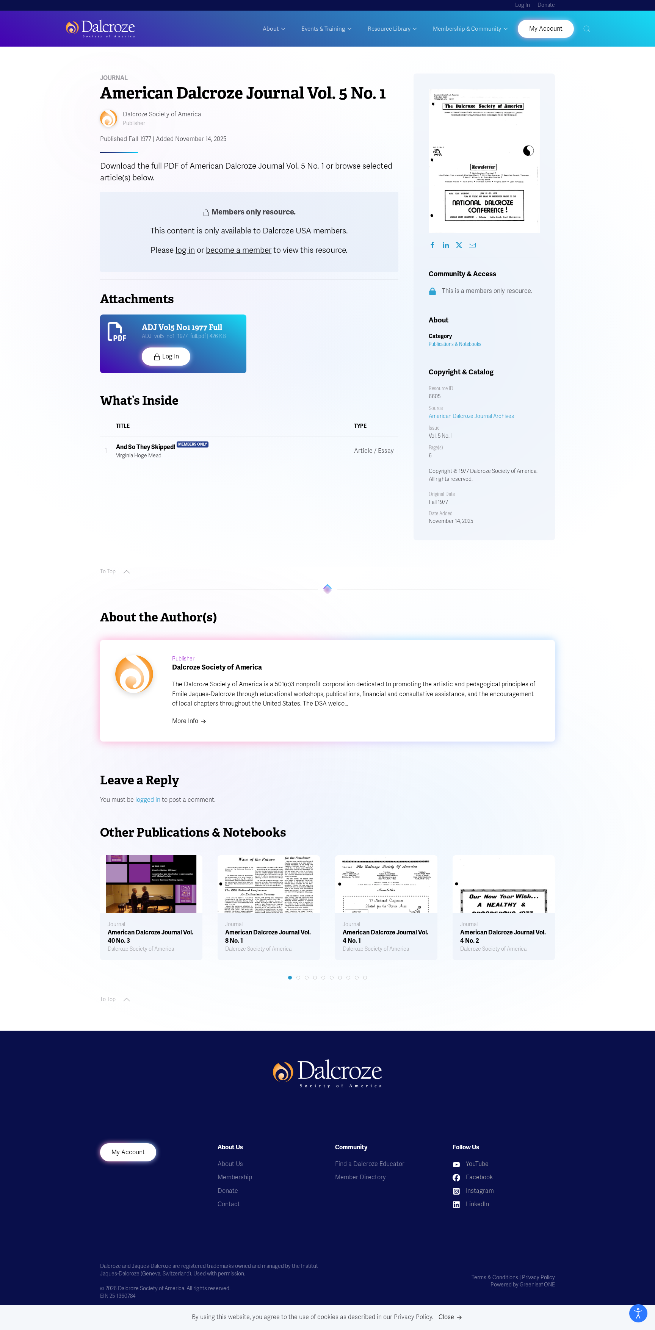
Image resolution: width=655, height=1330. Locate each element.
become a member (238, 250)
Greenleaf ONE (537, 1284)
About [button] (271, 28)
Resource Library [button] (389, 28)
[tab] (290, 978)
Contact (229, 1204)
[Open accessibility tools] (638, 1313)
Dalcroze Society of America (162, 114)
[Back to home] (100, 29)
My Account (128, 1152)
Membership (235, 1177)
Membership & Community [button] (467, 28)
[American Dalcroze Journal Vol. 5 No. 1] (432, 245)
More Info (185, 721)
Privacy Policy (538, 1277)
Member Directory (360, 1177)
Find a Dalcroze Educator (369, 1164)
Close (446, 1317)
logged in (147, 800)
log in (185, 250)
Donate (546, 5)
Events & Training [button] (323, 28)
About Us (230, 1164)
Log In (522, 5)
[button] (587, 29)
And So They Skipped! (146, 447)
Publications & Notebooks (455, 344)
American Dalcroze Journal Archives (471, 416)
